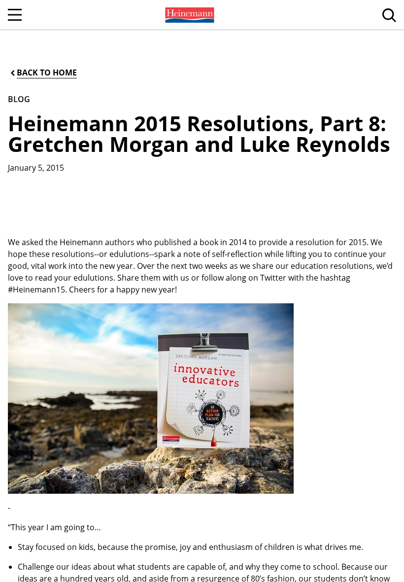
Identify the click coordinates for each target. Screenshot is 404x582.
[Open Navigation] (15, 15)
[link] (188, 14)
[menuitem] (188, 15)
